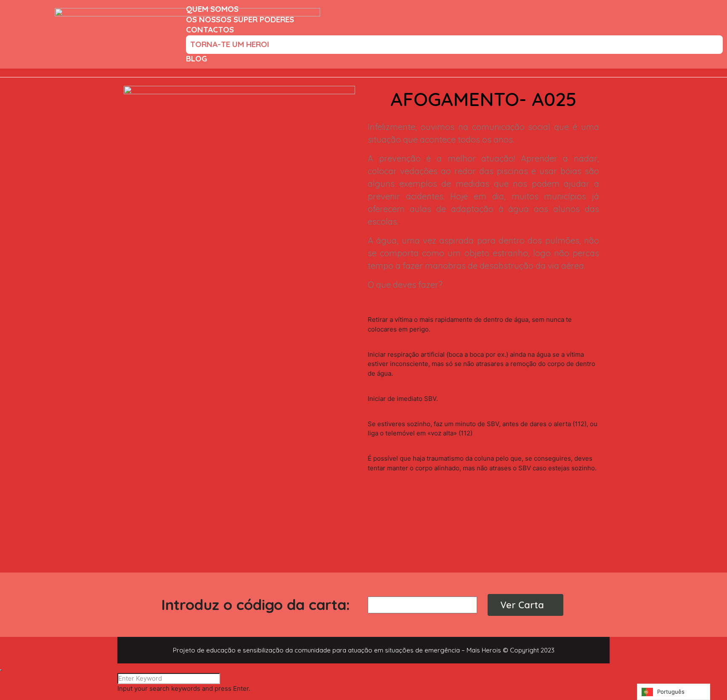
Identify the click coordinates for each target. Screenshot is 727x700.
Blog (196, 58)
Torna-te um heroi (229, 44)
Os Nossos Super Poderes (240, 19)
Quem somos (212, 9)
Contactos (210, 29)
